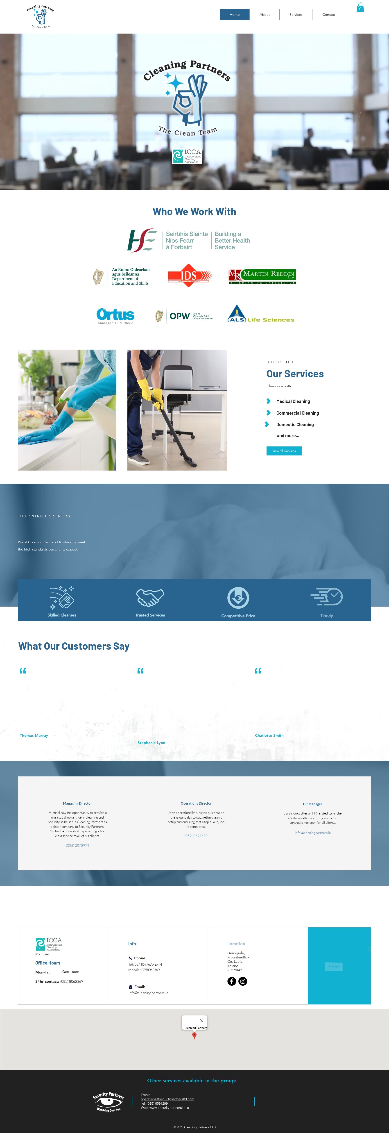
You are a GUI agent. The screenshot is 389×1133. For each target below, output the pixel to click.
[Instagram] (242, 981)
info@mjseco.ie (280, 1095)
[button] (360, 7)
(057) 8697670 (196, 836)
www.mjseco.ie (279, 1108)
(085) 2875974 (77, 845)
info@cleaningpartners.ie (313, 832)
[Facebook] (231, 981)
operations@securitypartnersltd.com (167, 1099)
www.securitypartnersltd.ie (169, 1108)
